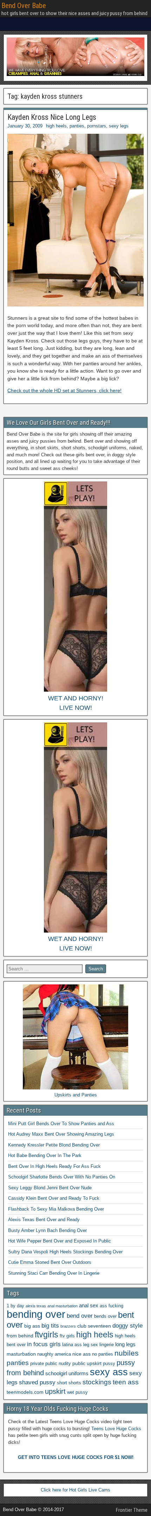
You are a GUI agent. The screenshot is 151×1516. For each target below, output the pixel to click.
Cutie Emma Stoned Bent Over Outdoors (49, 1262)
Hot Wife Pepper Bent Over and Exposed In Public (59, 1241)
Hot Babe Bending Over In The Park (44, 1155)
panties (77, 126)
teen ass (126, 1382)
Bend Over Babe (23, 5)
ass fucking (111, 1305)
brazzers (68, 1326)
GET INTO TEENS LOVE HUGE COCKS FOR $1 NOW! (75, 1457)
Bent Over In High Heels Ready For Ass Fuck (54, 1166)
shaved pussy (37, 1382)
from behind (20, 1335)
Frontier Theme (131, 1510)
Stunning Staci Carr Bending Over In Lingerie (53, 1273)
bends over (105, 1316)
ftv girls (67, 1336)
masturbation (21, 1354)
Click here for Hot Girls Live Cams (75, 1490)
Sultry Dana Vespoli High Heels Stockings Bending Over (65, 1251)
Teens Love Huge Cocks (116, 1428)
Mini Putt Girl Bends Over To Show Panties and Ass (61, 1123)
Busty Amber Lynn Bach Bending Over (47, 1230)
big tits (50, 1325)
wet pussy (77, 1392)
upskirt (55, 1391)
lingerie (106, 1344)
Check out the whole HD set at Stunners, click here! (64, 390)
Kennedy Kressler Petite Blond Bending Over (54, 1145)
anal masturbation (62, 1306)
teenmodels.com (25, 1392)
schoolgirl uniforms (66, 1373)
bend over (80, 1316)
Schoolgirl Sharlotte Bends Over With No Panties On (61, 1176)
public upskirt (86, 1363)
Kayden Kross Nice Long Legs (51, 117)
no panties (102, 1354)
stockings (97, 1382)
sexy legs (119, 126)
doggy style (127, 1325)
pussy (109, 1363)
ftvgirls (46, 1334)
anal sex (88, 1305)
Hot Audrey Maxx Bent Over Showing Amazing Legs (61, 1134)
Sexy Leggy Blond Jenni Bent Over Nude (50, 1187)
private (37, 1363)
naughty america (54, 1354)
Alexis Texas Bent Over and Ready (44, 1219)
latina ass (72, 1344)
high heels (56, 126)
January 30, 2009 (24, 126)
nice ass (81, 1354)
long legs (125, 1344)
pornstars (96, 126)
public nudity (58, 1363)
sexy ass (109, 1371)
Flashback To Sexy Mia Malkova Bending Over (56, 1209)
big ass (32, 1326)
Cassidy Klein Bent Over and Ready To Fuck (53, 1198)
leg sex (90, 1344)
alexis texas (36, 1306)
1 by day (15, 1305)
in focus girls (44, 1344)
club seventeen (94, 1326)
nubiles (126, 1353)
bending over (36, 1314)
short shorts (69, 1382)
